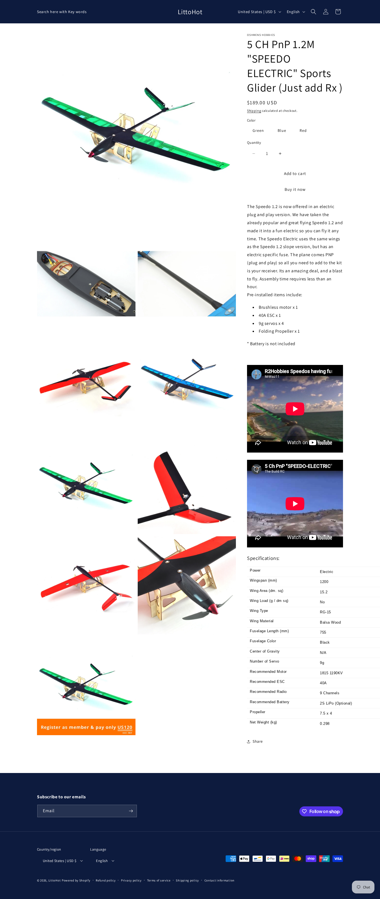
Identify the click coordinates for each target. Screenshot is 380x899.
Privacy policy (131, 880)
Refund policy (105, 880)
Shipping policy (187, 880)
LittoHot (54, 880)
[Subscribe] (131, 811)
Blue (282, 130)
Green (258, 130)
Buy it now (295, 189)
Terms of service (159, 880)
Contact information (219, 880)
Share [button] (258, 741)
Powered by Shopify (76, 880)
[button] (313, 12)
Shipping (254, 110)
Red (303, 130)
